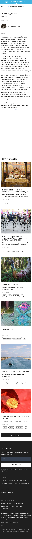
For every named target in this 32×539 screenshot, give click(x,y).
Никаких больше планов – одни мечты (15, 417)
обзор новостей (17, 338)
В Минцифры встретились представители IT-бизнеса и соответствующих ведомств (15, 243)
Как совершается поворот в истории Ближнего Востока (13, 375)
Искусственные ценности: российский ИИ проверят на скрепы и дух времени (14, 238)
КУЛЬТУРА (23, 480)
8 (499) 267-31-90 (18, 503)
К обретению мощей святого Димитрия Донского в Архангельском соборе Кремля (15, 195)
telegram (3, 492)
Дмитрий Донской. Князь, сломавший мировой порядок (15, 191)
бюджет (11, 427)
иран (4, 383)
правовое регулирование (13, 251)
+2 (26, 427)
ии (3, 251)
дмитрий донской (7, 203)
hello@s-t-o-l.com (6, 503)
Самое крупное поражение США (16, 372)
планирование (19, 427)
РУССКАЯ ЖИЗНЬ (13, 480)
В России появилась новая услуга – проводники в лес (12, 288)
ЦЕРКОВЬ (4, 480)
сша (19, 383)
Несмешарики (8, 329)
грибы (4, 295)
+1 (14, 203)
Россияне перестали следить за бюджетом (15, 421)
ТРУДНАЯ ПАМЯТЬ (6, 483)
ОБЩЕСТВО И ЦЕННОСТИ (21, 483)
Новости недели (7, 332)
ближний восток (12, 383)
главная (3, 33)
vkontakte (10, 492)
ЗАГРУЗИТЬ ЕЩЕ (16, 435)
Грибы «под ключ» (10, 284)
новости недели (7, 338)
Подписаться (16, 464)
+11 (24, 338)
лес (9, 295)
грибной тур (16, 295)
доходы (5, 427)
